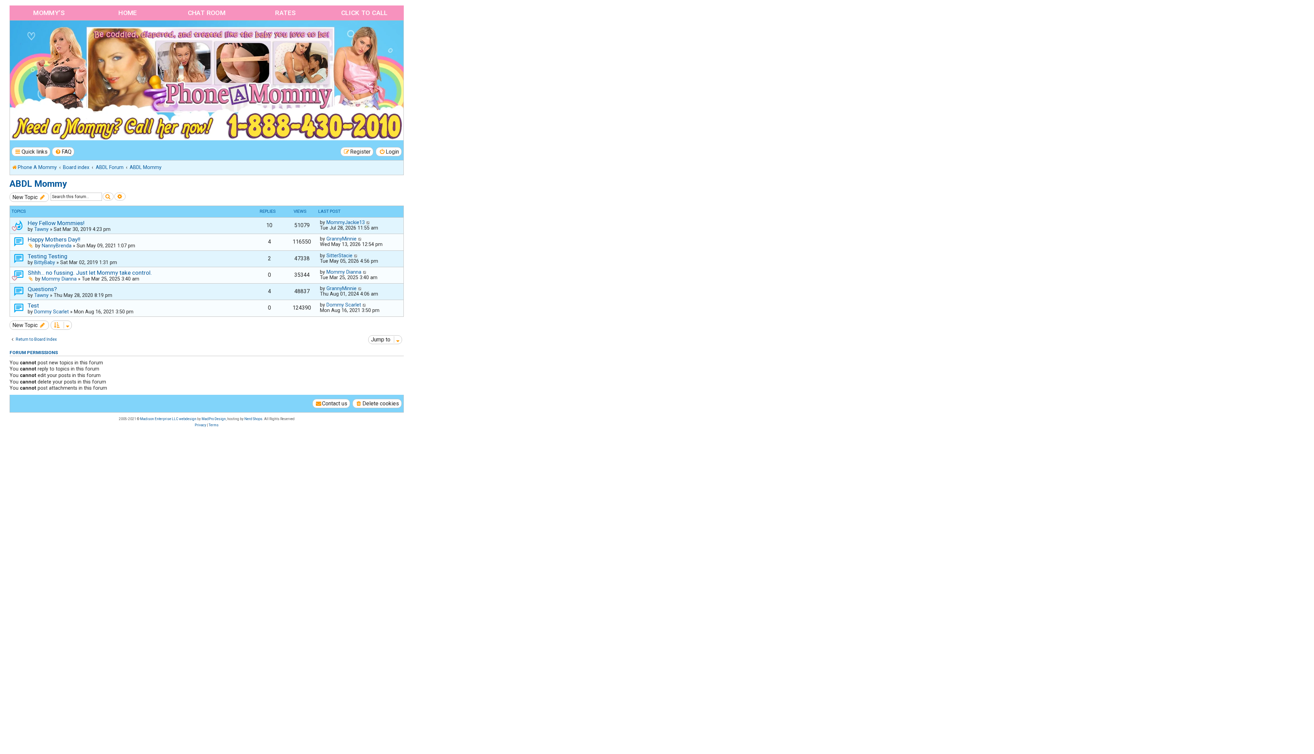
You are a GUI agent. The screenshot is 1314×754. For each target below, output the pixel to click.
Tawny (41, 229)
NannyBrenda (57, 245)
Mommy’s (49, 13)
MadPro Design (214, 419)
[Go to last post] (368, 222)
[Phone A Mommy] (49, 35)
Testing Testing (47, 256)
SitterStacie (339, 255)
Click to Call (364, 13)
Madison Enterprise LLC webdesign (168, 419)
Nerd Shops (253, 419)
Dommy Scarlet (51, 311)
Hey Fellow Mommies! (56, 223)
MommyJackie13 (345, 222)
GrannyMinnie (341, 239)
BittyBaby (44, 262)
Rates (285, 13)
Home (127, 13)
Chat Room (207, 13)
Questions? (42, 289)
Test (33, 305)
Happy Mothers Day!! (54, 239)
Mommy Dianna (59, 279)
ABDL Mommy (38, 184)
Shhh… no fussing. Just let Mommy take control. (90, 272)
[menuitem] (63, 151)
